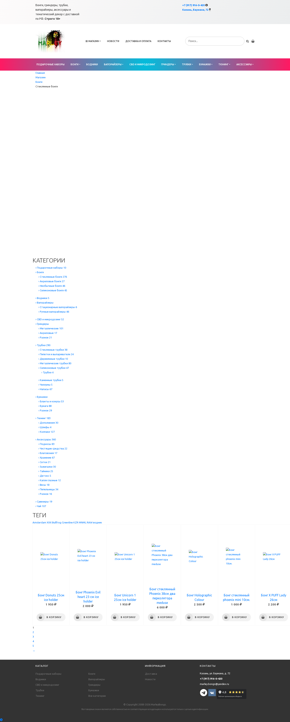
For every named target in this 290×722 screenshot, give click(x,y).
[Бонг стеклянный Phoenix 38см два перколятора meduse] (162, 555)
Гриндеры (167, 64)
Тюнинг (223, 64)
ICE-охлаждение (42, 235)
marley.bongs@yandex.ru (214, 684)
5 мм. (36, 199)
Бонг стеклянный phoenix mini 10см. (236, 597)
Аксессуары (244, 64)
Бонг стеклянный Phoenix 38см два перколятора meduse (162, 595)
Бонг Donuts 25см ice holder (51, 597)
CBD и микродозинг (142, 64)
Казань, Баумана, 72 (195, 9)
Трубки (186, 64)
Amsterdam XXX (42, 522)
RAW (90, 522)
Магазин (93, 41)
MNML (82, 522)
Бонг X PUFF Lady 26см (273, 597)
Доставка (151, 673)
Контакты (164, 41)
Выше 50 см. (40, 167)
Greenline (67, 522)
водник (97, 522)
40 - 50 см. (38, 153)
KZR (75, 522)
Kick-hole (38, 226)
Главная (40, 72)
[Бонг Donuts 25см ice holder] (51, 557)
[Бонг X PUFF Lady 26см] (273, 557)
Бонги (75, 64)
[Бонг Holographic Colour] (199, 557)
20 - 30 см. (38, 126)
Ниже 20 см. (40, 113)
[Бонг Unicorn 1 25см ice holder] (125, 557)
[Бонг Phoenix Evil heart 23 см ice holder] (88, 556)
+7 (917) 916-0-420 (193, 5)
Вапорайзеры (113, 64)
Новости (113, 41)
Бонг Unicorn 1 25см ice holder (125, 597)
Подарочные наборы (50, 64)
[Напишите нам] (145, 719)
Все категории (97, 695)
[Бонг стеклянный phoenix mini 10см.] (236, 557)
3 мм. (36, 185)
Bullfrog (56, 522)
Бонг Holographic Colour (199, 597)
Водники (92, 64)
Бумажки (205, 64)
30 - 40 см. (38, 140)
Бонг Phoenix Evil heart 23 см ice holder (88, 596)
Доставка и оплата (138, 41)
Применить (51, 251)
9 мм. (36, 212)
